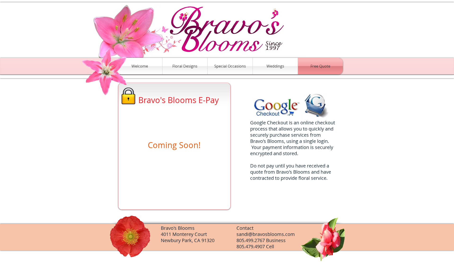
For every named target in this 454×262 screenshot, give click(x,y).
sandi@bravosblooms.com (265, 234)
